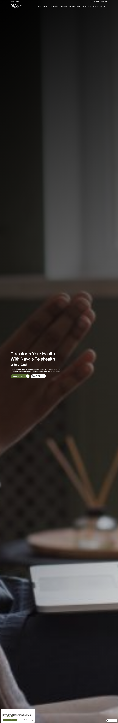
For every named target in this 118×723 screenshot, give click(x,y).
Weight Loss (64, 6)
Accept (10, 719)
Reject (25, 719)
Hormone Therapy (54, 6)
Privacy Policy (10, 716)
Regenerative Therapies (74, 6)
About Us (39, 6)
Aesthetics (102, 6)
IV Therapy (95, 6)
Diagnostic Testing (86, 6)
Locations (45, 6)
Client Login (104, 1)
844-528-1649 (15, 1)
